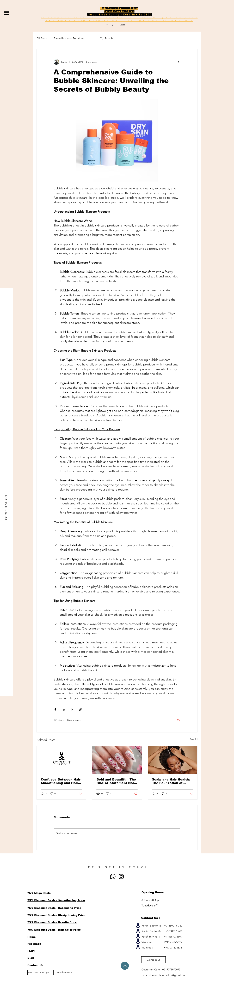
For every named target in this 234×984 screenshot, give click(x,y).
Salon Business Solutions (69, 38)
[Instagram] (121, 876)
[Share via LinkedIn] (72, 709)
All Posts (41, 38)
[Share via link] (80, 709)
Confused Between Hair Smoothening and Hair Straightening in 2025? (61, 781)
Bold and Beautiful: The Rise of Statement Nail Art (116, 781)
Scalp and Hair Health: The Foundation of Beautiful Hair (171, 781)
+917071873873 (173, 947)
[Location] (138, 925)
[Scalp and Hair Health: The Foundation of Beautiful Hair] (172, 760)
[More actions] (178, 62)
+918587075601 (173, 931)
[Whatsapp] (112, 876)
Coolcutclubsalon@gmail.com (168, 975)
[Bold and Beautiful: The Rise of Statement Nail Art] (117, 760)
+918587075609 (173, 936)
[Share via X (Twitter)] (63, 709)
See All (194, 739)
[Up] (125, 966)
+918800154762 (173, 925)
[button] (6, 13)
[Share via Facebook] (55, 709)
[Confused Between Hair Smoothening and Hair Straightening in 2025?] (61, 760)
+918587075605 (172, 942)
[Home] (107, 24)
